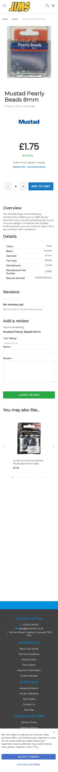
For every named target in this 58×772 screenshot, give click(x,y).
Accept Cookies (28, 756)
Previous (4, 446)
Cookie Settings (29, 675)
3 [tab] (22, 477)
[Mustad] (29, 121)
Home (5, 19)
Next (54, 446)
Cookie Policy (32, 746)
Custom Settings (28, 764)
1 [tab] (12, 477)
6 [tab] (36, 477)
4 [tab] (26, 477)
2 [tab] (17, 477)
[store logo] (19, 7)
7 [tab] (40, 477)
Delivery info (19, 166)
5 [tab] (31, 477)
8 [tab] (45, 477)
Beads (15, 19)
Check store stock (36, 166)
